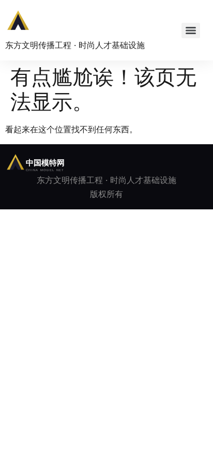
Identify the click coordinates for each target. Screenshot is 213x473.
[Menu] (190, 30)
